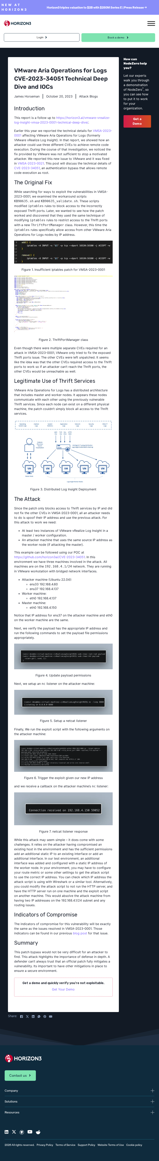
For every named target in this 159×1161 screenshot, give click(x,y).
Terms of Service (65, 1145)
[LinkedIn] (33, 1016)
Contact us (18, 1075)
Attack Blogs (88, 96)
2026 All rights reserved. (19, 1145)
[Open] (151, 23)
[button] (79, 1090)
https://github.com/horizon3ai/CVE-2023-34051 (49, 557)
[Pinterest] (45, 1016)
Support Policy (86, 1145)
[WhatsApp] (39, 1016)
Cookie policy (134, 1145)
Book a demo (116, 37)
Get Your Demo (63, 989)
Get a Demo (137, 121)
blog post (80, 933)
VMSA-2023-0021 (31, 163)
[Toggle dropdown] (46, 37)
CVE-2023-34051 (27, 168)
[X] (27, 1016)
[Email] (51, 1016)
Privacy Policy (45, 1145)
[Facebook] (21, 1016)
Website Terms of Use (111, 1145)
